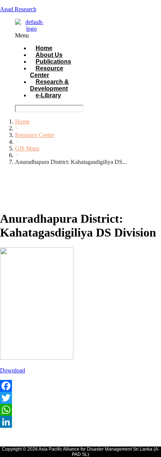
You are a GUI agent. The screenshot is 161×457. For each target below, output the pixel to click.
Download (12, 370)
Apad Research (18, 9)
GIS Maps (27, 148)
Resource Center (46, 71)
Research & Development (49, 85)
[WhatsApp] (80, 410)
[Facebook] (80, 386)
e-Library (48, 95)
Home (22, 121)
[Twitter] (80, 398)
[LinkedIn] (80, 422)
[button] (47, 35)
